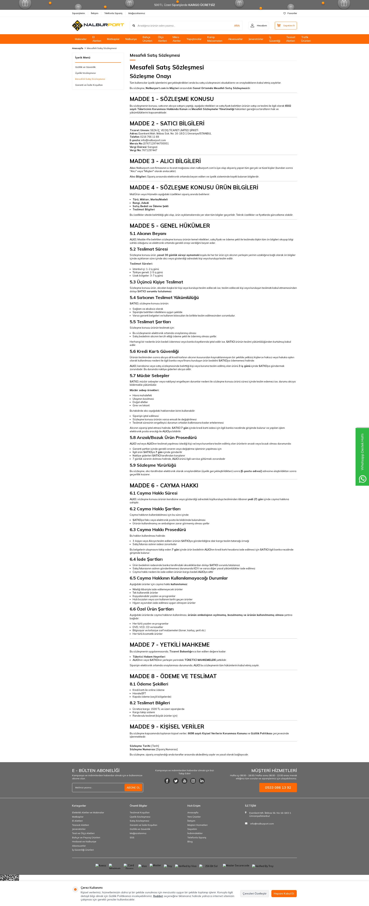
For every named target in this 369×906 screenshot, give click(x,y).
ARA (237, 25)
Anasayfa (77, 48)
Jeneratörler (255, 39)
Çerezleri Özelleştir (255, 893)
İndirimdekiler (195, 833)
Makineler (81, 39)
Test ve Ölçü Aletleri (83, 833)
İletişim (94, 13)
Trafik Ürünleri (306, 38)
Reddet (158, 896)
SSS (132, 837)
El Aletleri (96, 38)
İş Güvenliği (274, 38)
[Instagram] (193, 781)
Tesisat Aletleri (290, 38)
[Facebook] (167, 781)
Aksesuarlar (235, 39)
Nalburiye (131, 39)
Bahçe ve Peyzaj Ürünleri (86, 837)
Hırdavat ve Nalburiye (84, 841)
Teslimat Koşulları (140, 812)
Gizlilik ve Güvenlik (85, 67)
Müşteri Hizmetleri (197, 825)
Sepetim (192, 829)
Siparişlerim (78, 13)
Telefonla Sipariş (113, 13)
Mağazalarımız (136, 13)
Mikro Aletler (177, 38)
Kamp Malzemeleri (214, 38)
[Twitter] (176, 781)
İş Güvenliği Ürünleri (83, 849)
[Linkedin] (202, 781)
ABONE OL (133, 787)
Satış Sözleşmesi (139, 820)
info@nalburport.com (262, 823)
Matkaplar (113, 39)
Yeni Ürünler (194, 816)
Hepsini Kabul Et (284, 893)
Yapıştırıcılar (194, 39)
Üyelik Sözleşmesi (85, 73)
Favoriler (292, 13)
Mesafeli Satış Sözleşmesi (90, 78)
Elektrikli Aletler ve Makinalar (88, 812)
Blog (190, 841)
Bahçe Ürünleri (147, 38)
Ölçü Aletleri (162, 38)
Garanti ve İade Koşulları (89, 84)
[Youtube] (184, 781)
